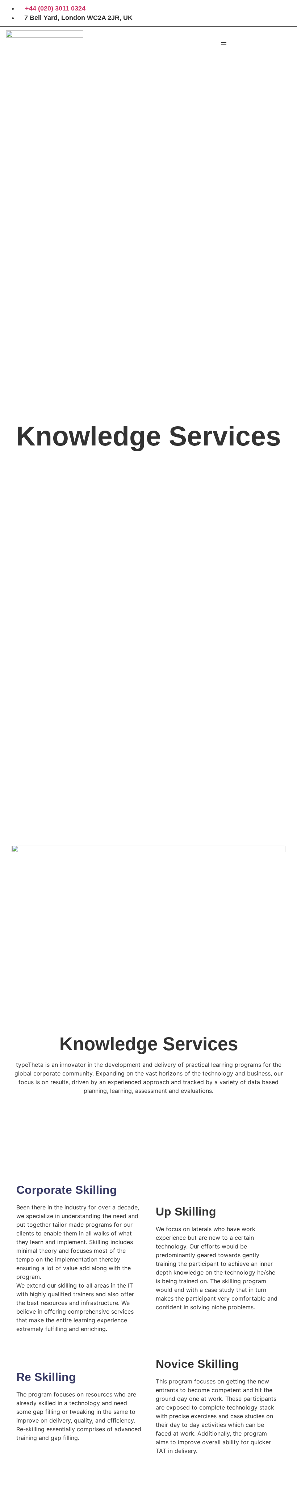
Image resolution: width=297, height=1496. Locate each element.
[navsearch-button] (257, 42)
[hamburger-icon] (224, 44)
